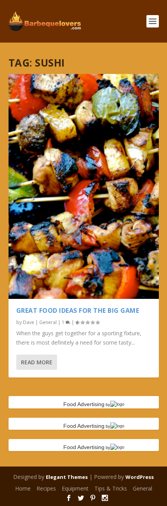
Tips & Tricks (110, 488)
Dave (28, 322)
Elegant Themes (67, 476)
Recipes (46, 488)
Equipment (75, 488)
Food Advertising (83, 404)
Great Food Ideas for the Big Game (77, 310)
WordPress (139, 476)
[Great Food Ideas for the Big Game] (84, 186)
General (48, 322)
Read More (36, 362)
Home (23, 488)
